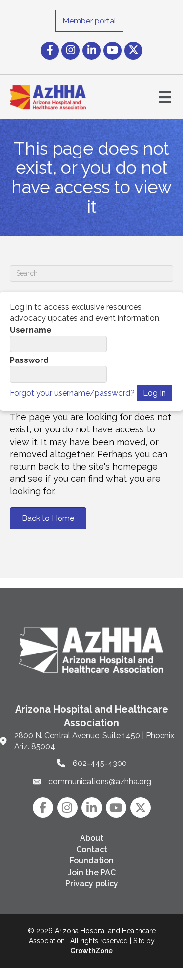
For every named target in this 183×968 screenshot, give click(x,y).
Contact (91, 849)
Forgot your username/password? (72, 393)
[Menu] (164, 97)
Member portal (89, 20)
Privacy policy (91, 883)
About (91, 838)
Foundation (92, 860)
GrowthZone (91, 951)
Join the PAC (92, 872)
